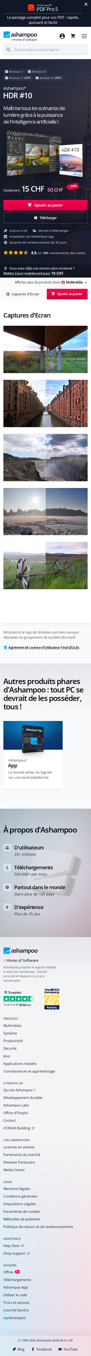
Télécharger (48, 217)
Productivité (13, 1040)
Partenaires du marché (21, 1154)
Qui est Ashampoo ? (19, 1090)
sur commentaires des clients (58, 252)
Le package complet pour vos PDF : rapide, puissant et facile (43, 20)
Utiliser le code (15, 1295)
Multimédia (12, 1025)
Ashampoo (14, 1318)
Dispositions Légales (19, 1204)
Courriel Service (16, 1310)
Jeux (6, 1056)
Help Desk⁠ (11, 1245)
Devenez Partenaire (19, 1162)
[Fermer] (86, 4)
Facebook (44, 1349)
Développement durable (22, 1097)
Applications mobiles (20, 1063)
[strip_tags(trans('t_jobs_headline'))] (51, 999)
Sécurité (10, 1048)
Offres (11, 1272)
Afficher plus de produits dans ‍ (49, 282)
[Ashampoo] (20, 950)
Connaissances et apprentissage (29, 1071)
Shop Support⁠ (14, 1253)
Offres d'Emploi (15, 1113)
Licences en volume (18, 1147)
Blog (21, 1349)
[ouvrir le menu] (84, 36)
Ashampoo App (15, 1287)
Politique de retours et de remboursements (38, 1226)
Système (10, 1033)
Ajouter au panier (48, 205)
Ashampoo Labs (16, 1105)
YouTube (70, 1349)
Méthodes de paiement (21, 1219)
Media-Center (14, 1170)
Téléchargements (17, 1279)
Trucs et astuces (16, 1302)
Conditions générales (20, 1196)
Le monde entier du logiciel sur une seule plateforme (30, 775)
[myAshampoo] (62, 36)
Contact (9, 1120)
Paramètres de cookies (21, 1211)
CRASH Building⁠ (16, 1128)
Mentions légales (16, 1188)
